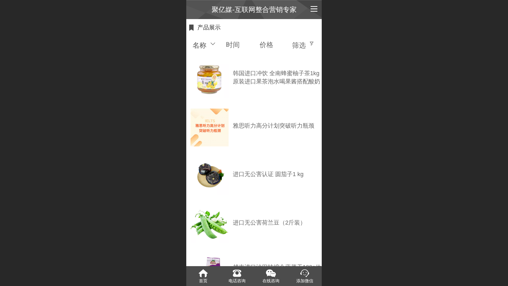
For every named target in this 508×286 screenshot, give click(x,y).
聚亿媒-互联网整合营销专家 (254, 9)
